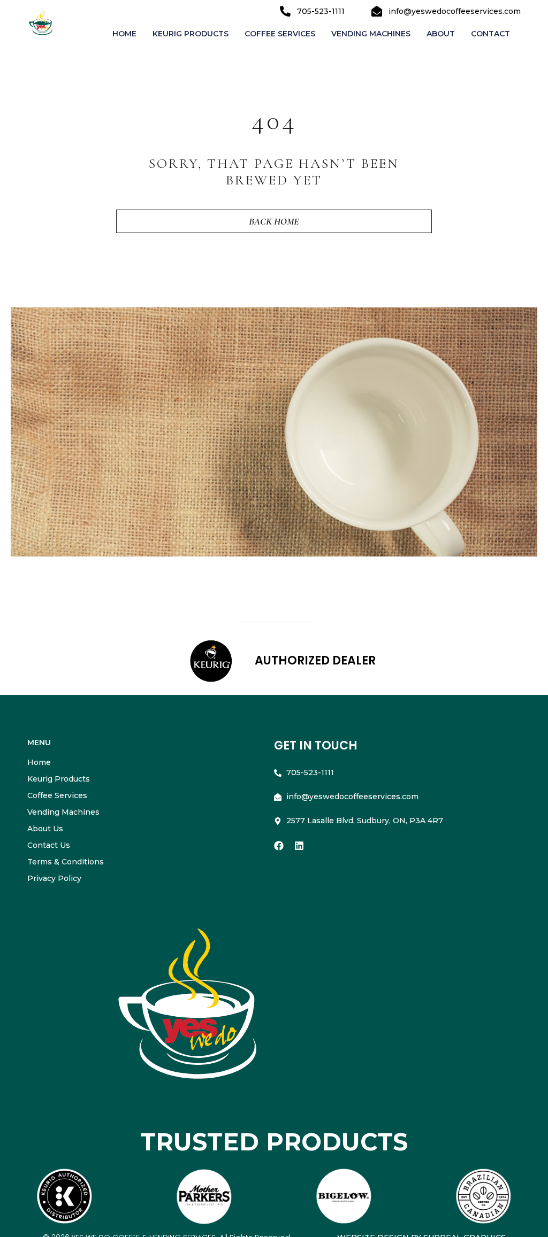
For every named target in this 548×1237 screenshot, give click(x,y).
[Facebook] (279, 846)
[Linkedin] (299, 846)
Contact (490, 33)
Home (124, 33)
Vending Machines (370, 33)
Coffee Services (280, 33)
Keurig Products (191, 33)
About (441, 33)
